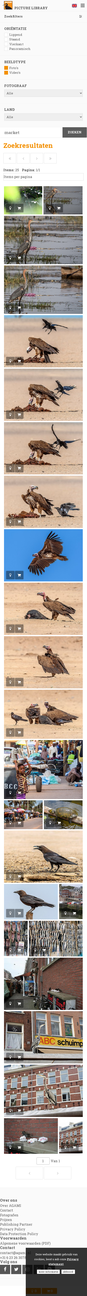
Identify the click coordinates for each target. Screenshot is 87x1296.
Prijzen (6, 1219)
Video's (14, 73)
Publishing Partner (16, 1224)
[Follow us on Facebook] (5, 1269)
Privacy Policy (12, 1229)
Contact (6, 1210)
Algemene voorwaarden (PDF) (25, 1243)
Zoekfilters (13, 16)
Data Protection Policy (19, 1234)
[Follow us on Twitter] (16, 1269)
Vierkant (16, 44)
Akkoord (68, 1271)
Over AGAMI (10, 1205)
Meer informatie (48, 1271)
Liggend (15, 35)
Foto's (13, 68)
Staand (14, 39)
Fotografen (9, 1215)
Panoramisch (20, 49)
